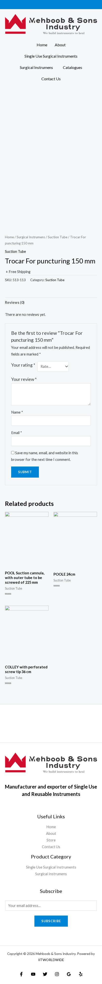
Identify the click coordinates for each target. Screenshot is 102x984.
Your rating (23, 365)
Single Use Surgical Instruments (51, 56)
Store (51, 840)
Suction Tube (57, 237)
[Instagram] (57, 974)
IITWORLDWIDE (51, 960)
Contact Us (51, 78)
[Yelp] (80, 974)
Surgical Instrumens (36, 67)
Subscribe (51, 921)
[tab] (51, 302)
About (60, 44)
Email (16, 433)
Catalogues (72, 67)
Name (17, 412)
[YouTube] (33, 974)
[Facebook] (21, 974)
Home (42, 44)
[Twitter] (45, 974)
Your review (24, 379)
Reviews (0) (15, 302)
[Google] (69, 974)
